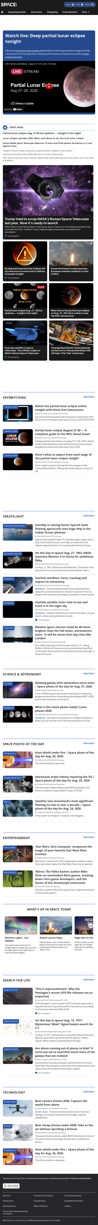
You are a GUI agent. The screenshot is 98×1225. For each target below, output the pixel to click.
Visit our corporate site (81, 1178)
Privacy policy (8, 1201)
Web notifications (41, 1206)
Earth (6, 802)
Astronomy (36, 12)
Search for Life (11, 990)
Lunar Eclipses (10, 407)
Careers (67, 1206)
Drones (7, 1126)
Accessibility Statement (73, 1201)
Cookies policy (40, 1201)
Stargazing (52, 12)
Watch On (8, 109)
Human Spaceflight (12, 778)
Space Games (10, 847)
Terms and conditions (72, 1195)
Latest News (16, 127)
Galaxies (8, 684)
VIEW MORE (88, 397)
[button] (89, 4)
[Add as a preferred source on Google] (11, 1186)
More (84, 12)
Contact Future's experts (43, 1195)
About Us (6, 1195)
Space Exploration (17, 12)
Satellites (8, 628)
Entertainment (70, 12)
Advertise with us (9, 1206)
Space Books (10, 872)
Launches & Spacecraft (14, 526)
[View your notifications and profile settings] (82, 4)
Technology (10, 753)
